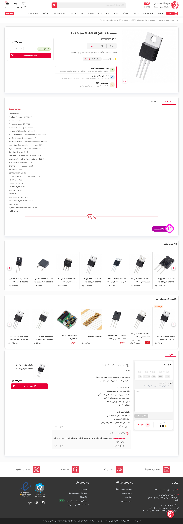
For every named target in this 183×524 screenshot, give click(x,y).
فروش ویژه (9, 13)
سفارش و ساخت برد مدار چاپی (76, 500)
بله (29, 503)
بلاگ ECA (83, 497)
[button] (174, 268)
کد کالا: (114, 39)
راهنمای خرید (127, 493)
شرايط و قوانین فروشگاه (123, 489)
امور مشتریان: (165, 489)
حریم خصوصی (126, 500)
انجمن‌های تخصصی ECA (78, 493)
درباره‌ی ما (128, 497)
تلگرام (36, 503)
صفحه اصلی (83, 489)
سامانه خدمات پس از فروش (77, 504)
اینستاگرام (43, 503)
